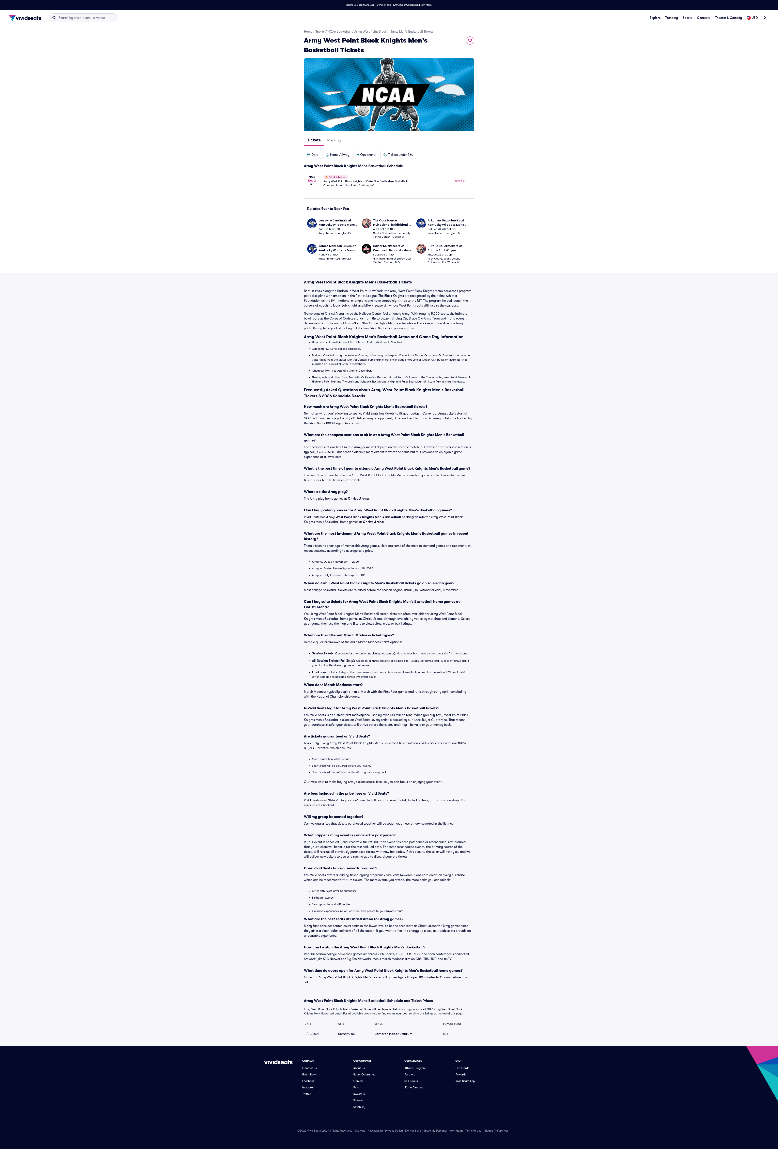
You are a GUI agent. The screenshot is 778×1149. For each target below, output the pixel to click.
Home (308, 31)
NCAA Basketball (339, 31)
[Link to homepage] (26, 18)
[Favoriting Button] (470, 40)
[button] (312, 155)
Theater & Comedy (728, 18)
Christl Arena (358, 498)
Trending (671, 18)
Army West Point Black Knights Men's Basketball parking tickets (375, 517)
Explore (655, 18)
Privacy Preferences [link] (496, 1130)
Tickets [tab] (314, 140)
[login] (764, 17)
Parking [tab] (334, 140)
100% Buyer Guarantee (405, 4)
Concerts (703, 18)
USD (755, 18)
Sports (687, 18)
